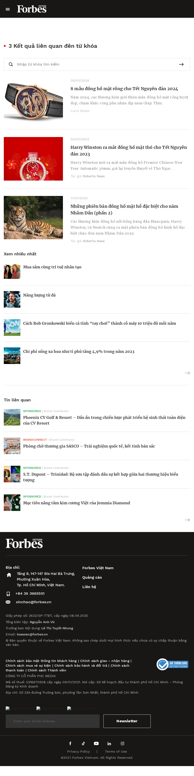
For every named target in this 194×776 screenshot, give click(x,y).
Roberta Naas (94, 176)
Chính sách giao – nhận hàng (104, 661)
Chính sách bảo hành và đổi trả (80, 665)
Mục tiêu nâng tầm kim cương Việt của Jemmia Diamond (77, 503)
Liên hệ (89, 587)
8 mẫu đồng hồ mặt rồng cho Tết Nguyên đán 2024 (124, 88)
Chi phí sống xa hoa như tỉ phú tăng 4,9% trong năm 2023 (78, 351)
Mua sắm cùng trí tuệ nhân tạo (52, 267)
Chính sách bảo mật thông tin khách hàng (41, 661)
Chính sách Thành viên (47, 670)
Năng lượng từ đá (39, 295)
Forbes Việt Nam (98, 568)
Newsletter (126, 721)
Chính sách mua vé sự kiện (29, 665)
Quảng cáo (92, 577)
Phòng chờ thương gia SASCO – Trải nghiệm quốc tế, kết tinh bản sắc (89, 446)
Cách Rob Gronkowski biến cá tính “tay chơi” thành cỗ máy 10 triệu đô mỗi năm (99, 323)
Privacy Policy (78, 751)
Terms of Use (116, 751)
